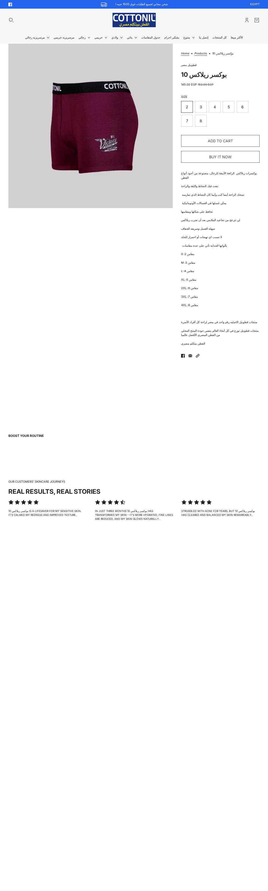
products (200, 53)
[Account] (247, 20)
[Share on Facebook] (183, 356)
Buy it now (220, 157)
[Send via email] (190, 356)
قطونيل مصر (189, 65)
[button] (197, 356)
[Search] (11, 20)
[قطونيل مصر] (134, 20)
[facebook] (10, 4)
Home (185, 53)
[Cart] (257, 20)
